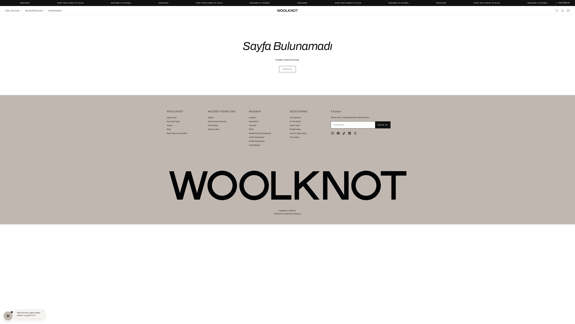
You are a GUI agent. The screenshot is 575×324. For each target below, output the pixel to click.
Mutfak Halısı (295, 129)
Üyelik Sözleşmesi (256, 137)
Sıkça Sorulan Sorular (217, 121)
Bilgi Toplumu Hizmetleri (177, 133)
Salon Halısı (295, 125)
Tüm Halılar (294, 137)
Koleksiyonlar (33, 10)
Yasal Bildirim (254, 145)
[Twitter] (355, 133)
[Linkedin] (349, 133)
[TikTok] (344, 133)
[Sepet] (568, 10)
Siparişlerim (254, 121)
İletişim (211, 118)
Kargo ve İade (213, 129)
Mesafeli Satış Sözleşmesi (260, 133)
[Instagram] (332, 133)
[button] (557, 10)
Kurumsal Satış (173, 121)
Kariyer (170, 125)
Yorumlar (252, 125)
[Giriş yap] (562, 10)
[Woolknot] (287, 185)
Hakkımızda (55, 10)
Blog (169, 129)
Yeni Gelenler (295, 118)
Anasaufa (287, 69)
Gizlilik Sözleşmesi (257, 141)
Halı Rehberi (213, 125)
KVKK (251, 129)
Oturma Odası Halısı (298, 133)
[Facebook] (338, 133)
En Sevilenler (295, 121)
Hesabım (252, 118)
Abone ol (382, 125)
